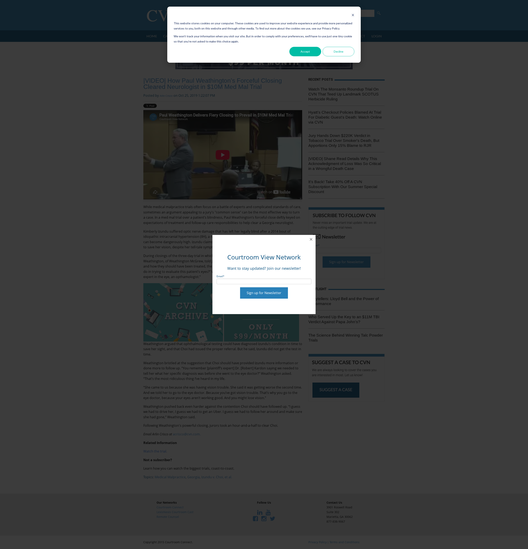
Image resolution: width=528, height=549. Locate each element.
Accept (305, 51)
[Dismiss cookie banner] (352, 15)
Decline (338, 51)
